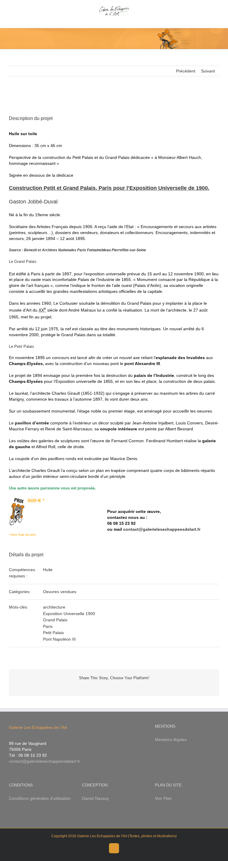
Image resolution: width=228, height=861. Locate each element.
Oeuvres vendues (59, 591)
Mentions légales (171, 739)
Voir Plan (163, 798)
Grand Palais (55, 619)
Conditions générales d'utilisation (40, 798)
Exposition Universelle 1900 (69, 613)
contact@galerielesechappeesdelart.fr (161, 529)
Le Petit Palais (21, 346)
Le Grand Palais (23, 261)
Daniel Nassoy (95, 798)
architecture (54, 607)
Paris (48, 626)
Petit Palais (53, 632)
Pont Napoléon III (59, 639)
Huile (48, 569)
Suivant (208, 71)
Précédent (185, 71)
